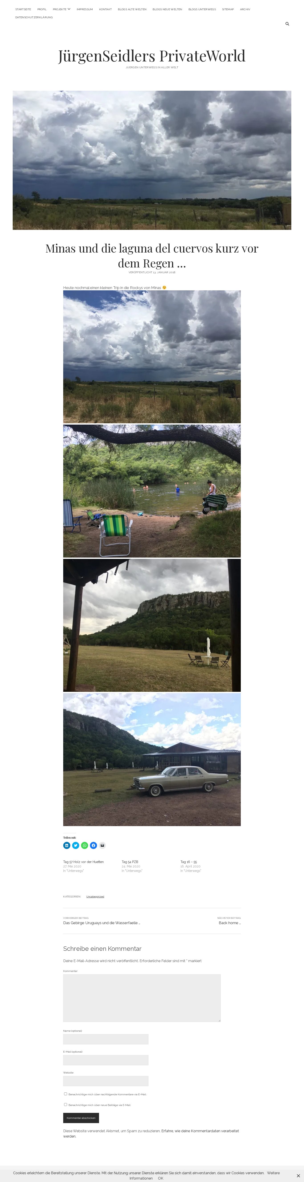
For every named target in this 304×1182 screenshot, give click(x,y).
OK (160, 1178)
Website (68, 1072)
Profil (42, 9)
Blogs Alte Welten (132, 9)
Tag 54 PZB (130, 862)
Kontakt (105, 9)
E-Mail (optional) (72, 1051)
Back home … (230, 923)
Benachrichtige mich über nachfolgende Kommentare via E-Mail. (108, 1094)
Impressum (85, 9)
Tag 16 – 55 (188, 862)
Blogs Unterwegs (202, 9)
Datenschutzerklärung (34, 17)
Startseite (23, 9)
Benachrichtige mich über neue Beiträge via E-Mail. (100, 1105)
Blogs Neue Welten (167, 9)
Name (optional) (72, 1030)
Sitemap (228, 9)
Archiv (245, 9)
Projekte (60, 9)
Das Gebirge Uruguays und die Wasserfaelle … (101, 923)
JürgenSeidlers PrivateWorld (152, 55)
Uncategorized (95, 896)
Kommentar (70, 971)
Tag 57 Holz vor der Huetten (83, 862)
